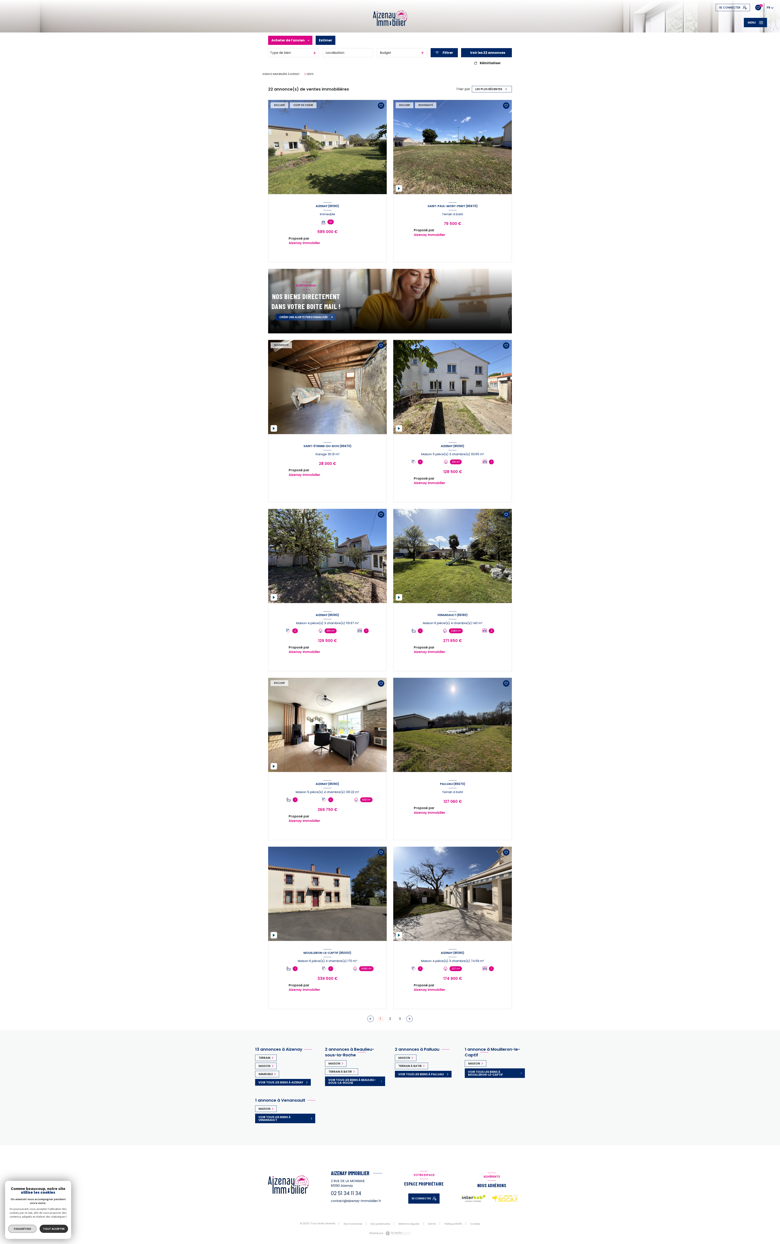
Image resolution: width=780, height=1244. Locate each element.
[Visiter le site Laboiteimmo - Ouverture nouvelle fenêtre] (398, 1233)
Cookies (475, 1223)
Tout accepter (54, 1229)
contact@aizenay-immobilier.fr (356, 1201)
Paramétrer (22, 1229)
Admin (432, 1224)
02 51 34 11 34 (346, 1193)
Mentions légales (409, 1224)
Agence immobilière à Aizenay (281, 74)
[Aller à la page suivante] (409, 1019)
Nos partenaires (380, 1224)
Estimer (325, 40)
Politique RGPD (453, 1224)
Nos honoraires (353, 1224)
